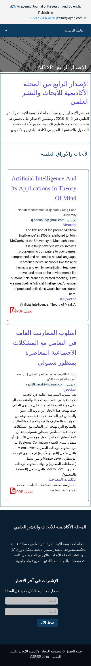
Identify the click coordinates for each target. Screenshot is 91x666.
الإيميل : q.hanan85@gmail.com (53, 220)
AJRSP (35, 656)
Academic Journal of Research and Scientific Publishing (49, 9)
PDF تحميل (23, 311)
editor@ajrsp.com (71, 18)
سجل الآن (47, 622)
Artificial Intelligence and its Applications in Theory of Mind (43, 188)
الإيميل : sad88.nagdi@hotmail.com (51, 384)
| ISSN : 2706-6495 (43, 18)
